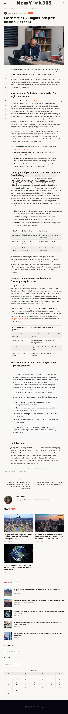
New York (7, 471)
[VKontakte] (5, 110)
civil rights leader (39, 469)
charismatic (21, 469)
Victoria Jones (13, 13)
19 (34, 685)
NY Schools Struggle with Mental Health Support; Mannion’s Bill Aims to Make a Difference (37, 623)
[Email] (5, 92)
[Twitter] (5, 78)
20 (42, 685)
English (9, 582)
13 (42, 682)
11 (25, 682)
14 (51, 682)
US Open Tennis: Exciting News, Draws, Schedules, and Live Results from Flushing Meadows (18, 537)
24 (17, 688)
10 (17, 682)
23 (8, 688)
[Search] (63, 3)
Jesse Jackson (54, 469)
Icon (47, 469)
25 (25, 688)
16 (8, 685)
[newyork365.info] (34, 3)
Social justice (22, 471)
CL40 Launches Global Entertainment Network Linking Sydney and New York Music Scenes (18, 567)
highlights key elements (19, 319)
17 (17, 685)
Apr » (9, 694)
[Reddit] (5, 105)
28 (51, 688)
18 (25, 685)
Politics (31, 13)
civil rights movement (40, 101)
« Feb (5, 694)
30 (8, 690)
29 (59, 688)
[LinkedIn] (5, 83)
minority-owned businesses (23, 149)
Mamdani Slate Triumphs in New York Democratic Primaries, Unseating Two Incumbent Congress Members (49, 537)
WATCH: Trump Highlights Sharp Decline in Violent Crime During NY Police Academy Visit (38, 634)
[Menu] (5, 3)
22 (59, 685)
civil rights (29, 469)
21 (51, 685)
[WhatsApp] (5, 119)
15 (59, 682)
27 (42, 688)
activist (14, 469)
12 (34, 682)
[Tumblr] (5, 101)
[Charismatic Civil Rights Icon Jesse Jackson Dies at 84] (34, 45)
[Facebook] (5, 74)
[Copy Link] (5, 96)
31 (17, 690)
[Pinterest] (5, 87)
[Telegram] (5, 114)
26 (34, 688)
